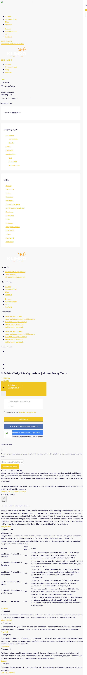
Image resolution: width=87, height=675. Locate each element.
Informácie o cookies (13, 316)
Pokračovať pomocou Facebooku (24, 426)
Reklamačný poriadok (14, 327)
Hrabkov (9, 223)
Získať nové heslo (10, 467)
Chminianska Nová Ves (15, 208)
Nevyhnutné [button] (6, 527)
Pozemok (13, 161)
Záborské (10, 189)
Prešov (8, 186)
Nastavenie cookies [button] (9, 492)
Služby (11, 143)
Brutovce (9, 242)
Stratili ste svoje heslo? (27, 412)
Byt (10, 158)
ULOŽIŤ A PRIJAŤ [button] (8, 673)
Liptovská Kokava (13, 204)
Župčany (9, 212)
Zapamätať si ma (11, 412)
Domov (8, 17)
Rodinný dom (14, 165)
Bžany (8, 234)
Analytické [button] (5, 632)
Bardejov (9, 201)
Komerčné (10, 135)
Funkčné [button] (4, 608)
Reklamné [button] (5, 646)
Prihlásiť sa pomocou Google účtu (25, 433)
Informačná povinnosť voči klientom (20, 319)
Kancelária (13, 139)
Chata (8, 147)
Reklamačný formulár (14, 324)
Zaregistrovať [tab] (13, 388)
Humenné (10, 238)
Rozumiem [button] (21, 492)
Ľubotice (9, 197)
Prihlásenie (23, 419)
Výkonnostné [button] (6, 620)
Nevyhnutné (8, 529)
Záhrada (9, 150)
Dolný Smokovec (13, 227)
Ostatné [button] (4, 661)
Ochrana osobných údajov (16, 322)
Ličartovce (10, 230)
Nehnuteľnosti (11, 19)
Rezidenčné (10, 154)
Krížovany (10, 216)
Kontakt (8, 25)
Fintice (8, 193)
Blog (7, 22)
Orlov (8, 219)
